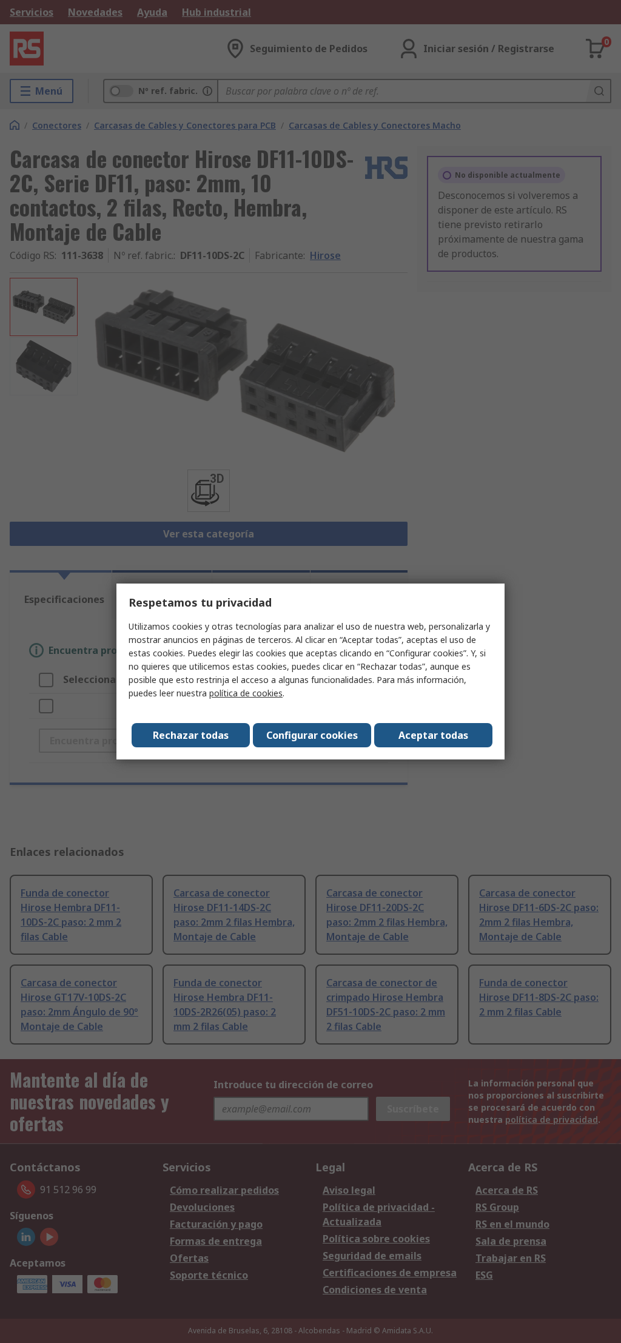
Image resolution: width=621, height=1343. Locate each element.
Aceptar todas (433, 735)
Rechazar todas (191, 735)
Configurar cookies (312, 735)
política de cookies (246, 693)
